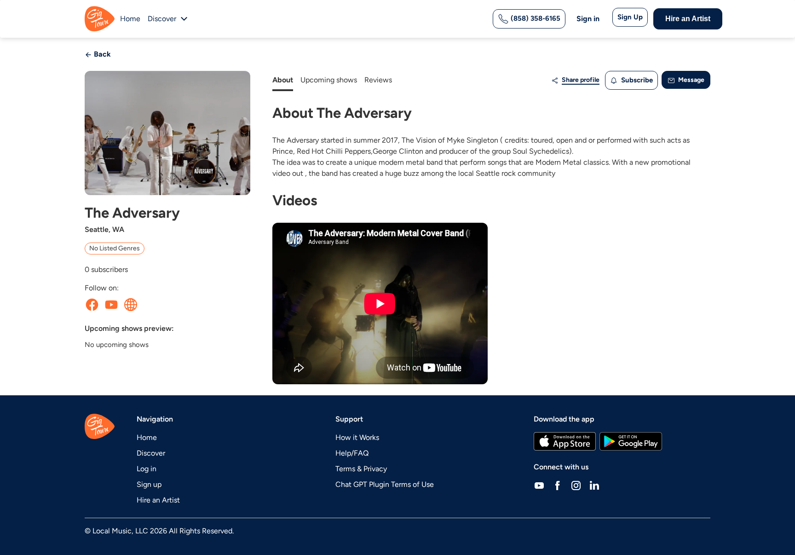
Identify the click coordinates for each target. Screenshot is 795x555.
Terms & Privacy (361, 468)
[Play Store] (631, 441)
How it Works (357, 437)
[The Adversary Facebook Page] (92, 304)
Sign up (149, 484)
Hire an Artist (687, 19)
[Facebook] (557, 485)
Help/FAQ (352, 453)
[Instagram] (576, 485)
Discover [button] (162, 18)
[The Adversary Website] (130, 304)
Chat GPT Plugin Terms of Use (384, 484)
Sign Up (630, 17)
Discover (151, 453)
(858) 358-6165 (534, 18)
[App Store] (565, 441)
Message (690, 80)
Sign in (587, 18)
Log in (146, 468)
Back (101, 54)
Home (130, 18)
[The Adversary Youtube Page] (111, 304)
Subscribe (636, 80)
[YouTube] (539, 485)
